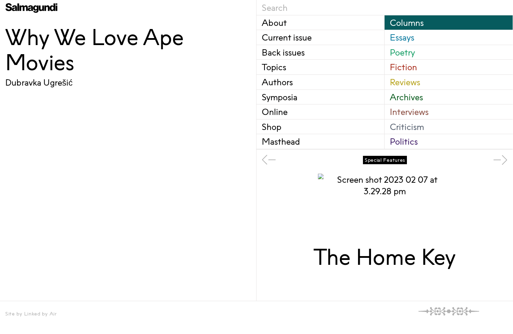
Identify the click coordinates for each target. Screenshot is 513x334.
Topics (274, 67)
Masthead (281, 141)
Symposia (279, 97)
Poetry (402, 52)
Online (275, 112)
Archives (406, 97)
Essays (402, 37)
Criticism (407, 127)
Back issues (283, 52)
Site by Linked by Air (31, 314)
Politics (404, 141)
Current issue (287, 37)
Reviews (405, 82)
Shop (271, 127)
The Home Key (384, 256)
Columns (407, 22)
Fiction (403, 67)
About (274, 22)
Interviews (409, 112)
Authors (277, 82)
